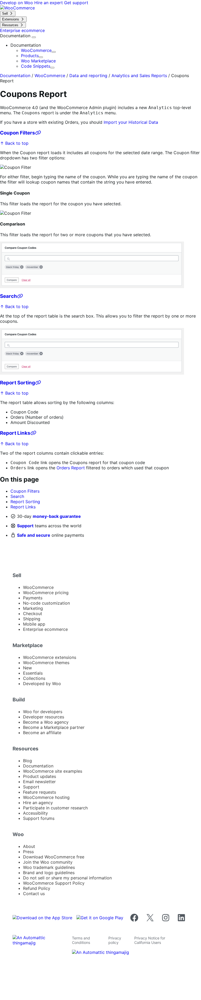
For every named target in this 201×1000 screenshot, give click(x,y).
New (27, 667)
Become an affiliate (42, 732)
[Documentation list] (34, 37)
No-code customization (46, 603)
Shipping (31, 618)
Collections (34, 678)
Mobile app (34, 624)
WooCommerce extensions (49, 657)
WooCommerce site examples (52, 771)
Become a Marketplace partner (54, 727)
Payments (32, 597)
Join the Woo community (47, 862)
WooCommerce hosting (46, 797)
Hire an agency (38, 802)
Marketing (33, 608)
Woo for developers (42, 711)
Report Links (15, 433)
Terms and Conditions (81, 940)
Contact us (34, 893)
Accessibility (35, 813)
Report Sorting (17, 383)
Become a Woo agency (46, 722)
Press (28, 851)
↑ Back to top (14, 143)
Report (78, 467)
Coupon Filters (17, 133)
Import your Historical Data (131, 122)
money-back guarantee (57, 516)
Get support (76, 2)
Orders (63, 467)
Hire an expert (49, 2)
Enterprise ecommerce (45, 629)
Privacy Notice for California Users (149, 940)
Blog (27, 760)
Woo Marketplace (38, 60)
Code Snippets (35, 66)
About (29, 846)
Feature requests (39, 792)
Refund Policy (36, 888)
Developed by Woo (42, 683)
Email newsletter (39, 781)
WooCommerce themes (46, 662)
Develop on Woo (17, 2)
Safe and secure (33, 535)
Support (25, 525)
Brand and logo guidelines (49, 872)
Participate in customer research (55, 807)
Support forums (38, 818)
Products (30, 55)
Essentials (33, 673)
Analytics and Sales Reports (139, 75)
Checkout (32, 613)
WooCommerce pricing (46, 592)
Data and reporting (88, 75)
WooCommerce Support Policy (54, 883)
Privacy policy (114, 940)
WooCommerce (36, 50)
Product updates (39, 776)
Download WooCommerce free (53, 856)
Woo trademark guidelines (49, 867)
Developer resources (43, 716)
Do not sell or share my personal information (67, 877)
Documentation (16, 35)
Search (8, 296)
